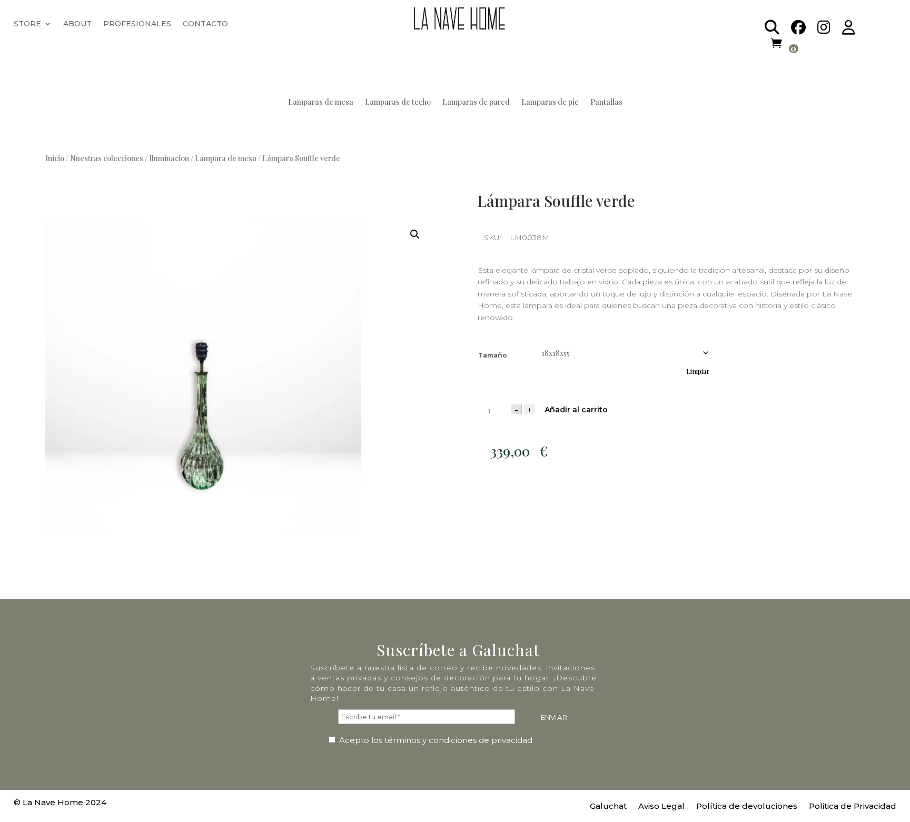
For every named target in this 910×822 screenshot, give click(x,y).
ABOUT (77, 24)
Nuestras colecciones (106, 158)
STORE (27, 24)
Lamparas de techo (398, 102)
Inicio (54, 158)
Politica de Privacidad (852, 807)
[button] (414, 234)
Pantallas (606, 102)
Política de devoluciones (746, 807)
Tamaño (492, 355)
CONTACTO (205, 24)
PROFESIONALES (137, 24)
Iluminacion (169, 158)
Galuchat (608, 807)
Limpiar (698, 371)
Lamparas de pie (550, 102)
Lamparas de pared (476, 102)
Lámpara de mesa (225, 158)
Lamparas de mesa (320, 102)
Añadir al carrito (576, 409)
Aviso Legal (661, 807)
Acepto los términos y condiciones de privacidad (434, 740)
